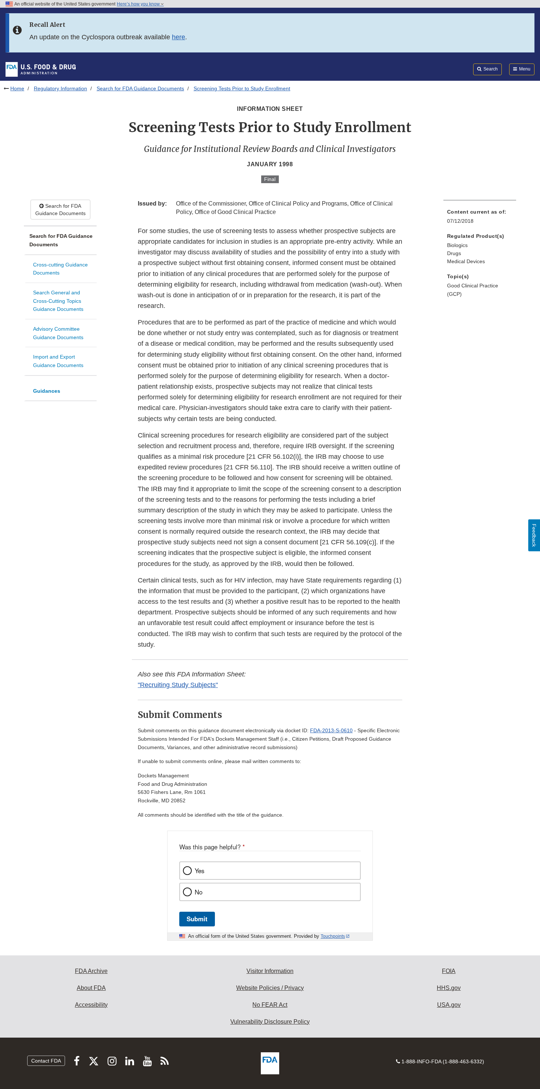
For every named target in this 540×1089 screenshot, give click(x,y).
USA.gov (449, 1005)
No (198, 891)
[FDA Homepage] (41, 69)
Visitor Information (270, 971)
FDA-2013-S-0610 (331, 730)
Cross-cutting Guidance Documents (60, 269)
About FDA (91, 988)
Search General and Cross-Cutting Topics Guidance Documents (58, 301)
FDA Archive (91, 971)
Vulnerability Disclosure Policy (270, 1022)
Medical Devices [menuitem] (466, 261)
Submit (197, 918)
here (178, 37)
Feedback (534, 535)
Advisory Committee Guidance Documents (58, 333)
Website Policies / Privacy (270, 988)
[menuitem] (479, 218)
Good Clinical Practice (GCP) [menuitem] (472, 290)
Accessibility (91, 1005)
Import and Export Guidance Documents (58, 361)
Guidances (46, 391)
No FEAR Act (269, 1005)
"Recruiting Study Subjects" (178, 685)
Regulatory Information (60, 88)
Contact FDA (46, 1061)
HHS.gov (449, 988)
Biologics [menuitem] (457, 245)
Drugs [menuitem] (454, 253)
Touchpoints (333, 936)
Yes (199, 870)
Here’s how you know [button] (139, 4)
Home (17, 88)
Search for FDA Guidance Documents (140, 88)
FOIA (449, 971)
